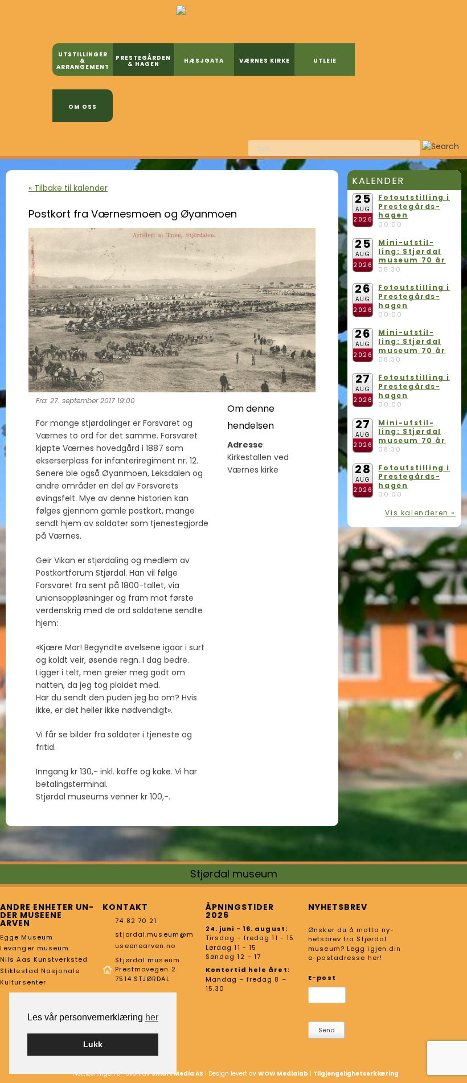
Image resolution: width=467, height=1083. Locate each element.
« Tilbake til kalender (68, 188)
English (224, 146)
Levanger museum (34, 948)
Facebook (205, 146)
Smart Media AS (177, 1073)
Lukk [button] (93, 1044)
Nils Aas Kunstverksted (44, 959)
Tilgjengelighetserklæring (356, 1073)
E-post (322, 978)
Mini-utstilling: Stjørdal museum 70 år (411, 251)
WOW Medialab (283, 1073)
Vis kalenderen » (420, 513)
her (151, 1017)
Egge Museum (26, 937)
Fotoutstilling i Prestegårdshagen (414, 206)
